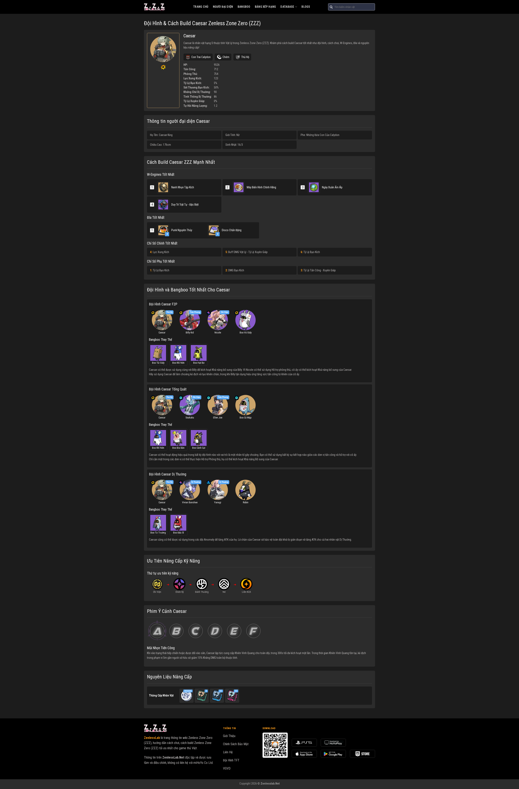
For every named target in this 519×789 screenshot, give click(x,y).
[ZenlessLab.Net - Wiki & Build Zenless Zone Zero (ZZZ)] (165, 7)
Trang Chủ (200, 7)
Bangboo (244, 7)
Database (287, 7)
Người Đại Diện (223, 7)
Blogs (305, 7)
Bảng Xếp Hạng (265, 7)
